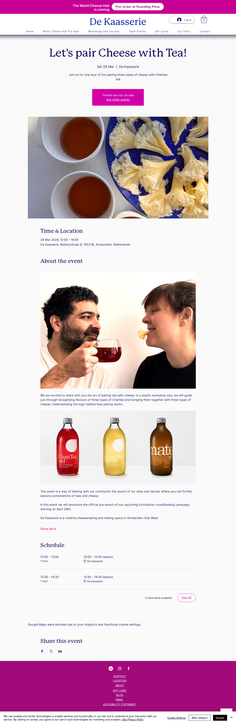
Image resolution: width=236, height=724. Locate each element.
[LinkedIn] (111, 668)
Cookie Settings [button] (176, 718)
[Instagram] (119, 668)
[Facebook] (128, 668)
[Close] (231, 717)
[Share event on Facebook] (42, 651)
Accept (220, 718)
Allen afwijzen (200, 718)
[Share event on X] (51, 651)
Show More (48, 529)
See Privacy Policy (132, 719)
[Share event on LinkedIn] (60, 651)
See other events (118, 99)
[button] (204, 19)
